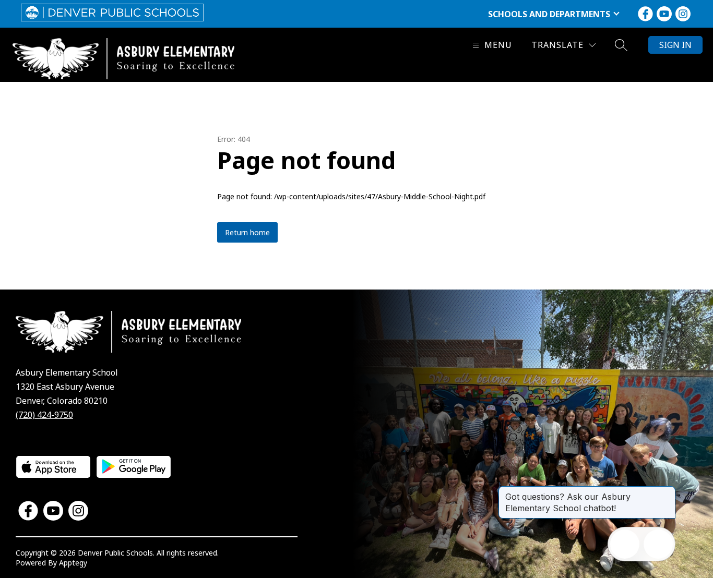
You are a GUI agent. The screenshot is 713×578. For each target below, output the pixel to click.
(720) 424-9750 (44, 414)
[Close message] (667, 491)
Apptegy (73, 563)
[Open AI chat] (658, 544)
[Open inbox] (624, 544)
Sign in (675, 45)
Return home (247, 232)
